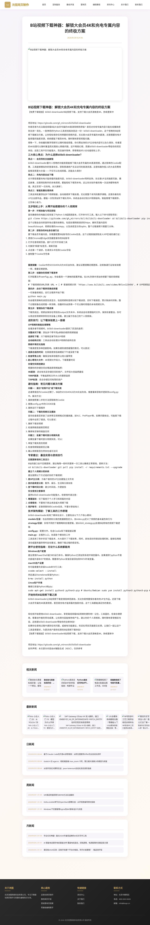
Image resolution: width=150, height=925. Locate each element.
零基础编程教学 (47, 907)
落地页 (83, 4)
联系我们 (138, 4)
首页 (44, 4)
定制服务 (56, 4)
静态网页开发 (46, 899)
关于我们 (124, 4)
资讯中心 (110, 4)
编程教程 (96, 4)
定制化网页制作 (47, 895)
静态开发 (70, 4)
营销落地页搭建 (47, 903)
